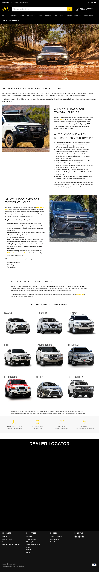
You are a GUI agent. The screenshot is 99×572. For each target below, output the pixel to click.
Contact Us (29, 552)
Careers (28, 549)
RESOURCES (59, 15)
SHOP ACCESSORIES (74, 15)
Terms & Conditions (56, 536)
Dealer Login (5, 2)
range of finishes (20, 259)
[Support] (61, 425)
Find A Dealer (14, 2)
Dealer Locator (7, 542)
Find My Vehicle (7, 539)
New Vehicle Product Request (11, 544)
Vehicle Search (24, 2)
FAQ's (28, 547)
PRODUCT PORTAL (17, 15)
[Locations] (85, 425)
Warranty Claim (31, 539)
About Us (29, 536)
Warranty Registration (33, 544)
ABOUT (5, 15)
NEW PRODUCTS (45, 15)
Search (4, 564)
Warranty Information (32, 542)
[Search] (69, 9)
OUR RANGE (31, 15)
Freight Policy (54, 542)
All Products (6, 536)
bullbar (62, 119)
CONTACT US (88, 15)
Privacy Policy (54, 539)
